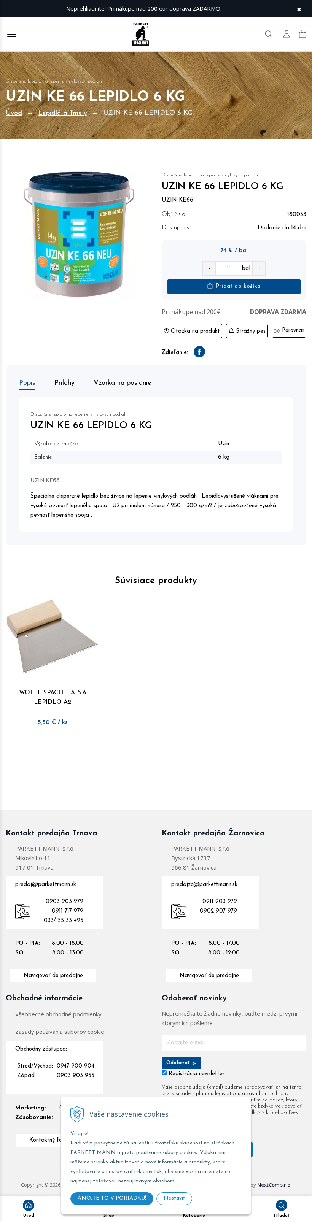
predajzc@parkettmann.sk (204, 884)
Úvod (14, 113)
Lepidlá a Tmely (62, 113)
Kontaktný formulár (53, 1140)
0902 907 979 (218, 911)
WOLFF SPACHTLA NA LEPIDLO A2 (52, 697)
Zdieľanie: (175, 352)
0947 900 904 (75, 1066)
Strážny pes (250, 331)
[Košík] (302, 34)
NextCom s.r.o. (274, 1184)
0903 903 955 (75, 1076)
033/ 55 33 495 (63, 921)
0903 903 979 (64, 902)
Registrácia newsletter (196, 1074)
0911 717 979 (67, 911)
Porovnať (292, 330)
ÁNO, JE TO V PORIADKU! (112, 1198)
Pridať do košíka (237, 286)
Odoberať (178, 1062)
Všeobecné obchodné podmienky (58, 1014)
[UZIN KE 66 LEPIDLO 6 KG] (78, 235)
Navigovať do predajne (53, 976)
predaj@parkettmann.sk (45, 884)
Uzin (223, 444)
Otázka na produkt (194, 331)
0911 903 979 (219, 902)
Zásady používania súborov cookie (59, 1031)
